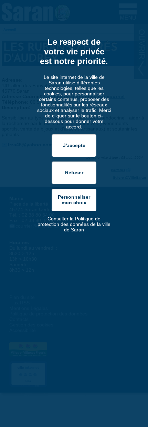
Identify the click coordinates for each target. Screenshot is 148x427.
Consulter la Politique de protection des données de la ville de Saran (74, 224)
